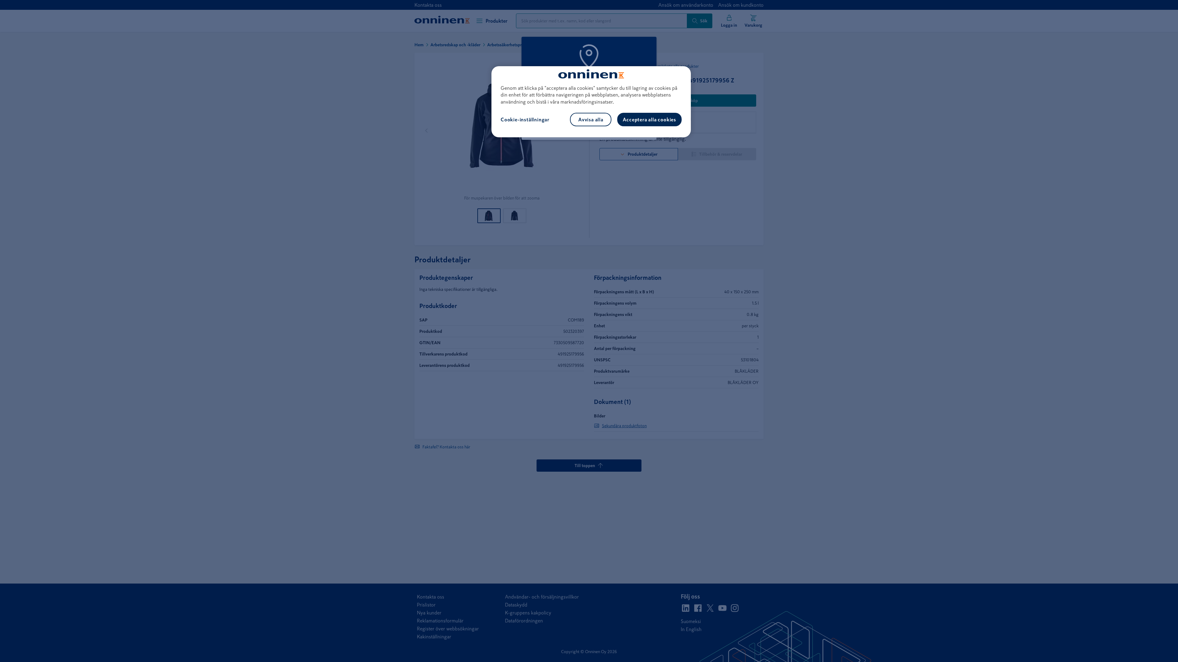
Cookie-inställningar (525, 119)
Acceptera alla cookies (649, 119)
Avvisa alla (590, 119)
